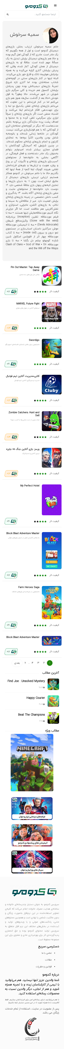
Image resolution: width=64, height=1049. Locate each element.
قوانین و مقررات (44, 966)
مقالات (48, 959)
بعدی (17, 663)
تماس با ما (47, 953)
